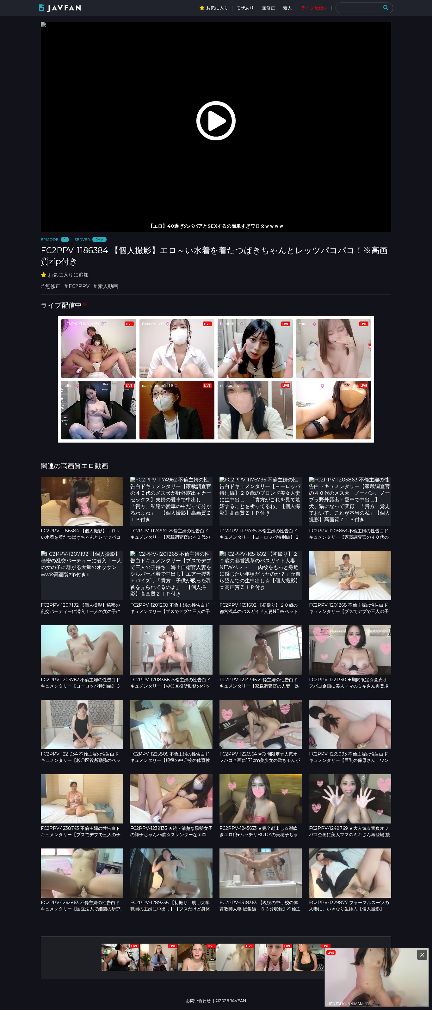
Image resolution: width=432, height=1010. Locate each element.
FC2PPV (79, 286)
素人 (287, 8)
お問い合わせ (198, 1000)
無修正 (268, 8)
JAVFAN (65, 8)
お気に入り (217, 8)
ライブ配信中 (314, 8)
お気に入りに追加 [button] (68, 275)
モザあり (245, 8)
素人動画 (108, 286)
